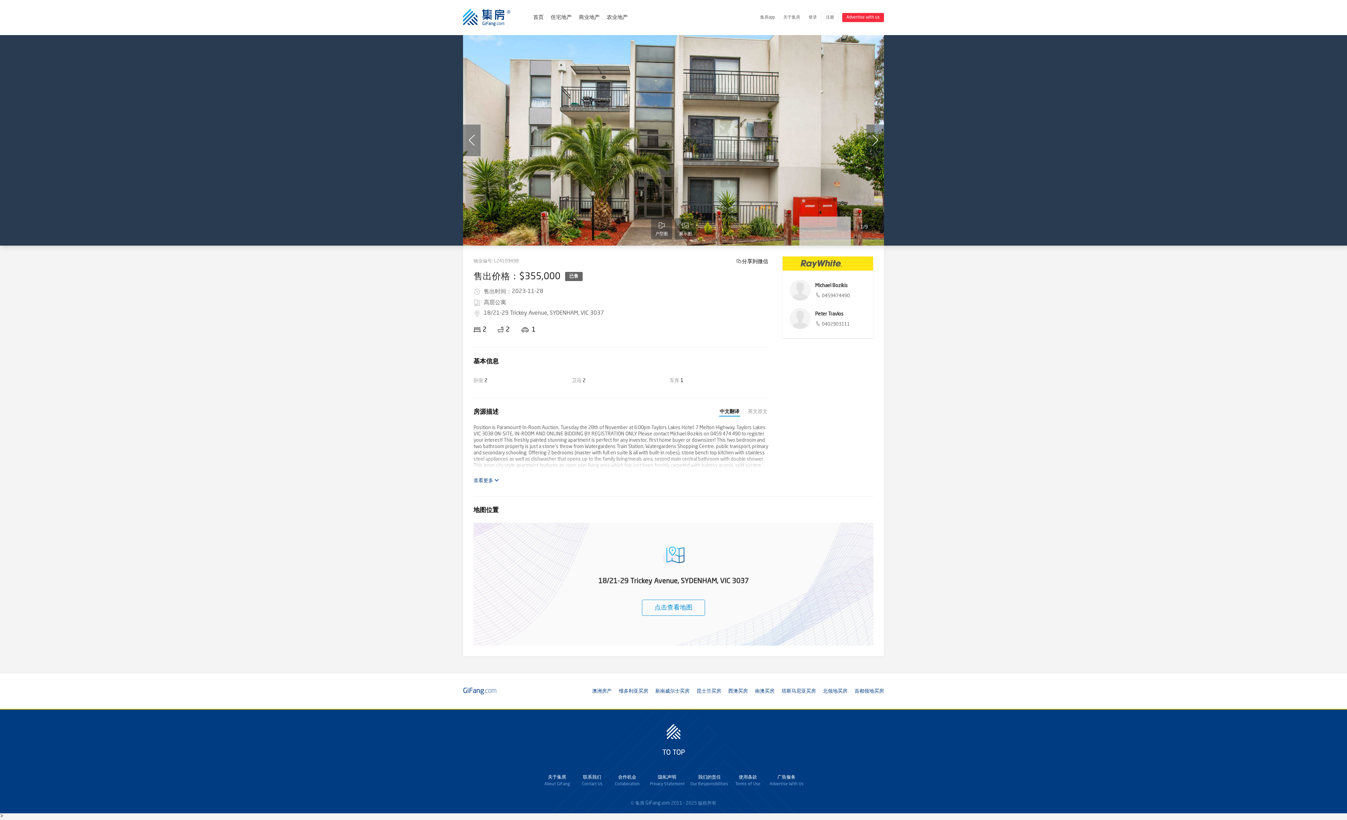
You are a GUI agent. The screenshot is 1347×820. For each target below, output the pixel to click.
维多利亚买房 (633, 691)
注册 (830, 17)
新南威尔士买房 (672, 691)
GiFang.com (657, 803)
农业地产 (617, 17)
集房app (767, 17)
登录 (813, 17)
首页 (538, 17)
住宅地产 (561, 17)
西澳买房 (738, 691)
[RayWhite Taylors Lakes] (828, 263)
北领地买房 (835, 691)
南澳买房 (765, 691)
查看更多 (484, 480)
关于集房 (791, 17)
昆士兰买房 (709, 691)
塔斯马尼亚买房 (799, 691)
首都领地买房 (869, 691)
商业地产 (589, 17)
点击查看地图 (673, 608)
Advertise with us (863, 17)
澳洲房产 (602, 691)
